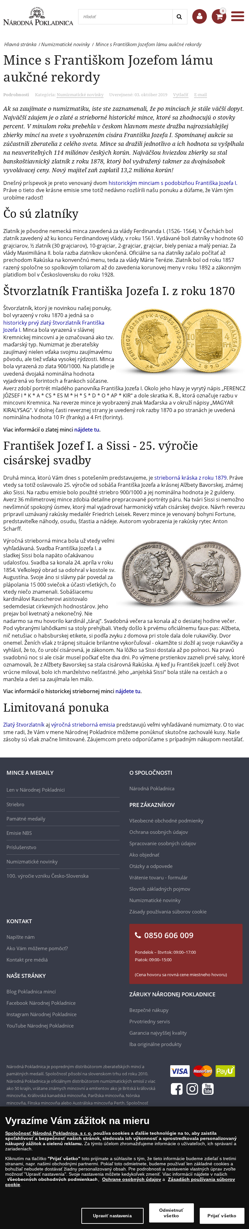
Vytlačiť (180, 94)
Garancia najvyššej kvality (158, 1032)
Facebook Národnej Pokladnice (41, 1003)
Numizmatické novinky (80, 94)
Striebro (15, 804)
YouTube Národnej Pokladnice (40, 1025)
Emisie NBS (19, 833)
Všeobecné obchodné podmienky (166, 820)
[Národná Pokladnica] (38, 16)
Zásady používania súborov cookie (168, 911)
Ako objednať (144, 854)
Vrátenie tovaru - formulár (158, 877)
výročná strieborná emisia (83, 724)
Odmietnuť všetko (171, 1213)
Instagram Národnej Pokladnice (41, 1014)
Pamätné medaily (25, 818)
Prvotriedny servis (149, 1021)
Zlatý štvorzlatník (23, 724)
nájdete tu (86, 429)
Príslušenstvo (21, 847)
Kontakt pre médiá (27, 959)
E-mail (200, 94)
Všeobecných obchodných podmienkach (52, 1179)
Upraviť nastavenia (112, 1215)
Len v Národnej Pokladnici (35, 789)
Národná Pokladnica (151, 788)
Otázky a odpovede (150, 866)
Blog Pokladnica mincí (31, 991)
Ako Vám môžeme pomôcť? (37, 948)
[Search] (179, 16)
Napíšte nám (20, 937)
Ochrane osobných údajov (131, 1179)
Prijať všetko (222, 1215)
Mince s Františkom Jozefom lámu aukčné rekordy (108, 68)
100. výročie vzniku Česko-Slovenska (47, 876)
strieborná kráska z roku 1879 (190, 477)
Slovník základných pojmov (159, 889)
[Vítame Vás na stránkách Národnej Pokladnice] (199, 16)
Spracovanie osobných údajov (162, 843)
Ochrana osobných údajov (158, 832)
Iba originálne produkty (155, 1044)
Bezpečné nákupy (149, 1010)
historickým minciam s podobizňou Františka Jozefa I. (173, 183)
